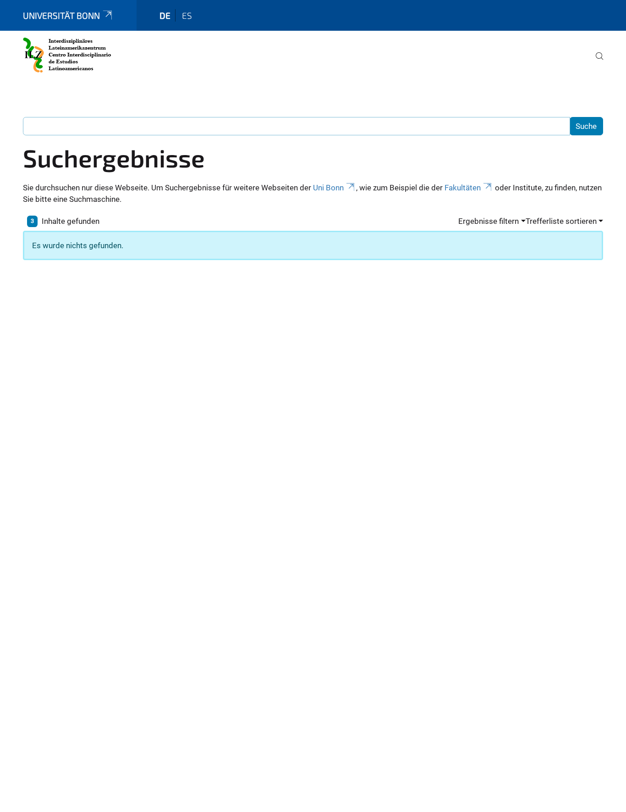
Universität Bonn (61, 15)
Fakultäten (463, 187)
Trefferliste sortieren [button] (561, 221)
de (164, 15)
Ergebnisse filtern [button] (488, 221)
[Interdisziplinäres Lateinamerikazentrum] (67, 55)
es (187, 15)
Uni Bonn (328, 187)
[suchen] (595, 62)
